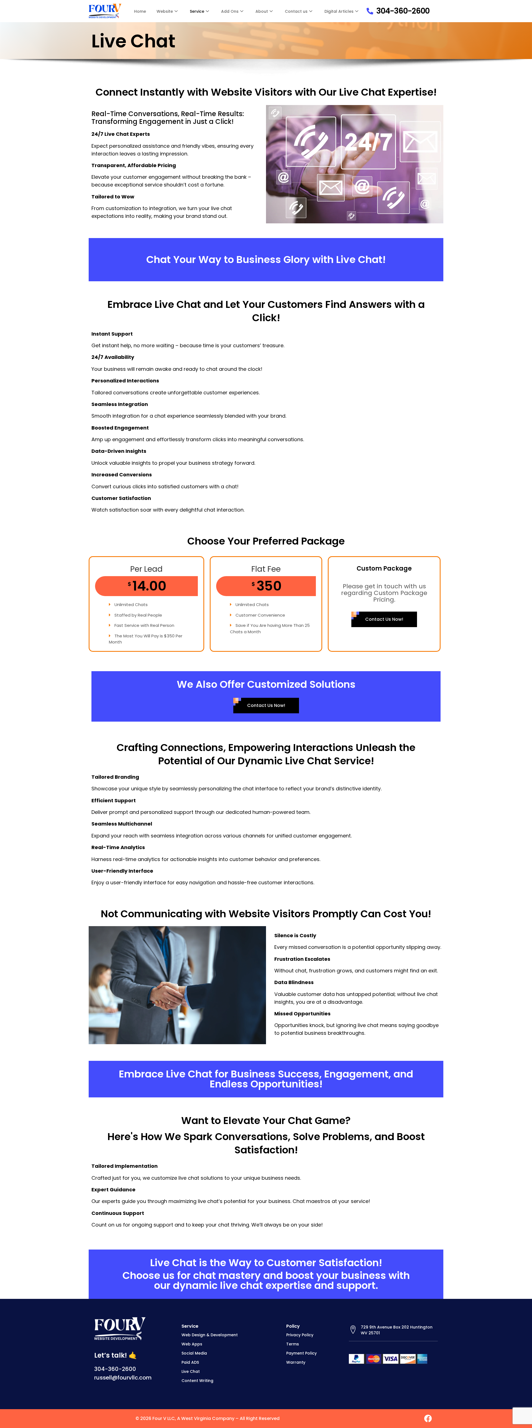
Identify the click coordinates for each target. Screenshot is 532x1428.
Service (197, 11)
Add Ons (230, 11)
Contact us (296, 11)
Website (165, 11)
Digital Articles (339, 11)
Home (140, 11)
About (261, 11)
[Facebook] (428, 1418)
